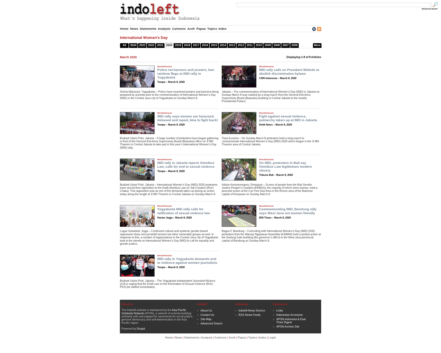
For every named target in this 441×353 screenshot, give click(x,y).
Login (272, 337)
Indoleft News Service (251, 310)
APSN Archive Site (287, 326)
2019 (178, 45)
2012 (241, 45)
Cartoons (179, 28)
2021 (160, 45)
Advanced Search (430, 9)
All (124, 45)
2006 (294, 45)
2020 (169, 45)
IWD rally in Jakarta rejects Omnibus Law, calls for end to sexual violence (185, 164)
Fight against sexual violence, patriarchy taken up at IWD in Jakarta (288, 118)
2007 (286, 45)
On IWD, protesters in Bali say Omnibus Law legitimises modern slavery (285, 166)
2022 (151, 45)
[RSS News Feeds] (319, 28)
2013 (232, 45)
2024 (133, 45)
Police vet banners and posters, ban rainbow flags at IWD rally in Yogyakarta (185, 73)
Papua (201, 28)
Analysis (164, 28)
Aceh (191, 28)
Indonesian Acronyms (289, 314)
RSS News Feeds (249, 314)
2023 (142, 45)
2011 (250, 45)
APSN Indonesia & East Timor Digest (291, 321)
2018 (187, 45)
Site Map (206, 319)
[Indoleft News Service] (314, 28)
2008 (277, 45)
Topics (212, 28)
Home (124, 28)
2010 (259, 45)
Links (279, 310)
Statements (148, 28)
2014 (223, 45)
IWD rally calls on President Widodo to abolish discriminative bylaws (289, 71)
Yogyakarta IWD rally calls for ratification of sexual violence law (183, 211)
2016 (205, 45)
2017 (196, 45)
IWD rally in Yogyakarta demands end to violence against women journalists (187, 260)
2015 (214, 45)
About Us (206, 310)
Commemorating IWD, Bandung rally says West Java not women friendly (288, 211)
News (134, 28)
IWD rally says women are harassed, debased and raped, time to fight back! (187, 118)
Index (222, 28)
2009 (268, 45)
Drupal (141, 328)
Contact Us (207, 314)
